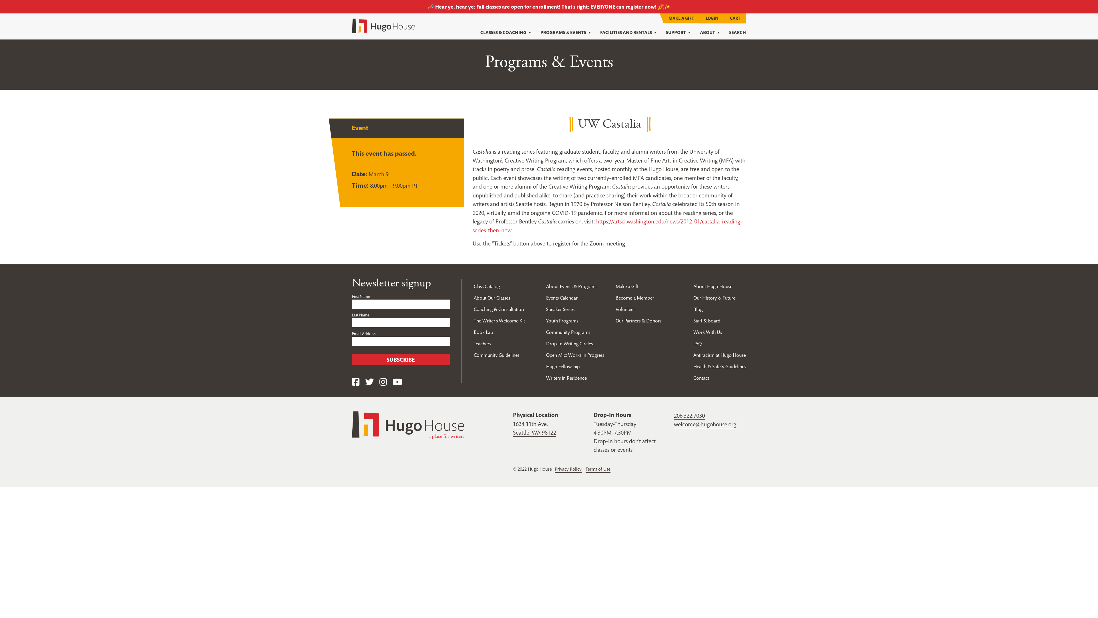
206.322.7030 (689, 415)
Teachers (482, 343)
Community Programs (568, 332)
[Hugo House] (408, 425)
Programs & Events (563, 32)
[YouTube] (397, 382)
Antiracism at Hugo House (719, 355)
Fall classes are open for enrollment (517, 6)
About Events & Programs (571, 286)
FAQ (697, 343)
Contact (701, 378)
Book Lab (483, 332)
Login (712, 18)
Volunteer (625, 309)
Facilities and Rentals (626, 32)
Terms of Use (598, 469)
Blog (698, 309)
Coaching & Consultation (499, 309)
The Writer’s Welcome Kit (499, 321)
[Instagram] (383, 382)
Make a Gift (681, 18)
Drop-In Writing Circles (569, 343)
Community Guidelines (496, 355)
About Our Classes (492, 298)
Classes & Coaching (503, 32)
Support (676, 32)
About (707, 32)
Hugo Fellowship (563, 366)
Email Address (363, 333)
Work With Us (707, 332)
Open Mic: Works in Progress (575, 355)
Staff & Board (706, 321)
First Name (361, 296)
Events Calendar (562, 298)
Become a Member (635, 298)
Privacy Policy (568, 469)
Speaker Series (560, 309)
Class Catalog (487, 286)
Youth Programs (562, 321)
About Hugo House (712, 286)
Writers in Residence (566, 378)
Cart (735, 18)
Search (737, 32)
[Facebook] (355, 382)
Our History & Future (714, 298)
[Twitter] (369, 382)
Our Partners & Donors (638, 321)
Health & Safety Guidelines (719, 366)
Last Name (360, 315)
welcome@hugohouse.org (705, 424)
